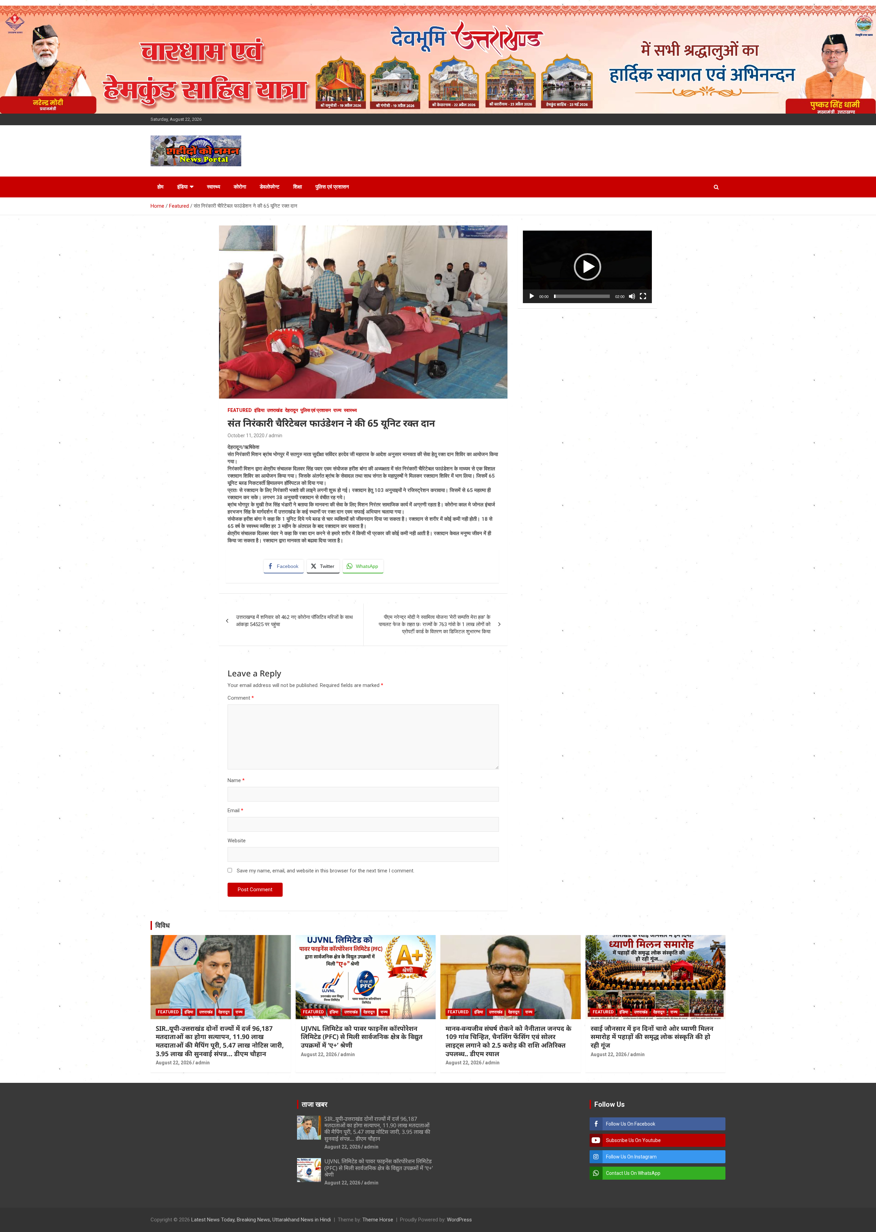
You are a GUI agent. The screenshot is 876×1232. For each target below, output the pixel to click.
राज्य (337, 410)
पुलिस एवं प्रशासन (332, 187)
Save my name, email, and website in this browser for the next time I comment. (325, 871)
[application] (587, 267)
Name (236, 780)
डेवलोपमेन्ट (270, 187)
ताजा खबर (314, 1104)
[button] (587, 267)
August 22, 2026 (174, 1062)
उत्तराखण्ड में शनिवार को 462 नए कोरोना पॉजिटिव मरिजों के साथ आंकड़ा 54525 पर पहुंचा (294, 620)
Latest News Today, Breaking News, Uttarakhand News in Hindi (261, 1220)
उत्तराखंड (275, 410)
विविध (162, 925)
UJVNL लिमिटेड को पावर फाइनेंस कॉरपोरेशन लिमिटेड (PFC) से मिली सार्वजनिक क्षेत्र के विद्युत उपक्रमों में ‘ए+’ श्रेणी (362, 1037)
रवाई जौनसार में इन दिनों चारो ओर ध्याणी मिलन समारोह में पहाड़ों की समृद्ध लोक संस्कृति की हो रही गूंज (652, 1037)
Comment (241, 698)
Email (235, 810)
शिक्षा (297, 187)
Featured (240, 410)
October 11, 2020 (246, 435)
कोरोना (240, 187)
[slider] (582, 296)
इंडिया (182, 187)
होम (160, 187)
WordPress (459, 1220)
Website (237, 841)
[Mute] (632, 296)
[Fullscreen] (643, 296)
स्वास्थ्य (213, 187)
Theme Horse (377, 1220)
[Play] (531, 296)
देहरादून (291, 410)
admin (275, 435)
